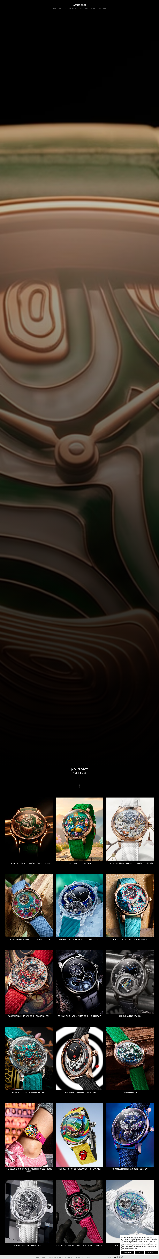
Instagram (115, 1257)
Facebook (117, 1257)
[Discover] (29, 860)
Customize (127, 1252)
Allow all (151, 1252)
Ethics (83, 1257)
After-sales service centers (56, 1257)
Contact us (44, 1257)
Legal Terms (77, 1257)
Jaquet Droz (35, 4)
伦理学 (88, 1257)
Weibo (122, 1257)
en (37, 1257)
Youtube (119, 1257)
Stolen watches (68, 1257)
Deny (139, 1252)
